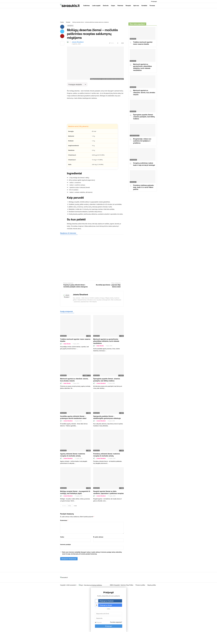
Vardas (62, 537)
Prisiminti (99, 622)
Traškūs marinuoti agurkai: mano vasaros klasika (75, 340)
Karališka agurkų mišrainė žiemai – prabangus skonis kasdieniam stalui (73, 417)
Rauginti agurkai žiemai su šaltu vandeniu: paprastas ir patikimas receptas (108, 492)
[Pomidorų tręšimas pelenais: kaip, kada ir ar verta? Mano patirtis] (142, 176)
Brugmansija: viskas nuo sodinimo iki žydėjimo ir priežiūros (142, 141)
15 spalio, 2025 (78, 421)
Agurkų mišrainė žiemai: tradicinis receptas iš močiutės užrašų (72, 455)
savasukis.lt (73, 585)
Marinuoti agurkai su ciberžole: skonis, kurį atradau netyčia (74, 380)
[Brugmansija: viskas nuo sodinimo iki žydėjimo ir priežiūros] (142, 130)
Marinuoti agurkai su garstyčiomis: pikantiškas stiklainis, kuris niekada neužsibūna (106, 341)
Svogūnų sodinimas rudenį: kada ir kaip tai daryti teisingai (144, 164)
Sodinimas (133, 159)
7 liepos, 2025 (76, 343)
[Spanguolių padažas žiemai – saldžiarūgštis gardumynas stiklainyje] (108, 403)
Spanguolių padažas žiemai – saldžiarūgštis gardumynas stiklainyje (107, 417)
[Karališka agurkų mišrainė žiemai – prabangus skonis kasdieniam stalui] (75, 403)
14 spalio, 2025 (111, 421)
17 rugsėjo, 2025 (78, 458)
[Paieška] (147, 1)
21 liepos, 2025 (111, 383)
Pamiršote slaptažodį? (116, 622)
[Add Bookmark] (62, 43)
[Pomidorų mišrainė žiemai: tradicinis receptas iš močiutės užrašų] (108, 440)
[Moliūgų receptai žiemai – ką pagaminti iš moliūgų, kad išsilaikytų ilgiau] (75, 478)
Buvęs (64, 505)
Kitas (69, 505)
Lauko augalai (134, 135)
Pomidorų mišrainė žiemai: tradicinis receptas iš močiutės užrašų (106, 455)
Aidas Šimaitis (67, 343)
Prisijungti (154, 1)
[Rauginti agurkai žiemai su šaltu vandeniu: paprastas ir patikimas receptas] (108, 478)
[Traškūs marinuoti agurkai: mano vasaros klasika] (75, 326)
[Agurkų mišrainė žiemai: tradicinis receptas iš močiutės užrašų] (75, 440)
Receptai (70, 25)
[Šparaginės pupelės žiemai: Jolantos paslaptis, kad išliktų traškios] (108, 365)
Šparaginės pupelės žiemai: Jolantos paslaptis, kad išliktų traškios (106, 380)
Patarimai (133, 182)
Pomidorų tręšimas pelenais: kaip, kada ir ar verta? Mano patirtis (143, 187)
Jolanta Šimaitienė (78, 42)
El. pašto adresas (98, 537)
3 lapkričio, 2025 (76, 44)
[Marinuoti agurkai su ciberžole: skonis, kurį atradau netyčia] (75, 365)
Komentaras (64, 520)
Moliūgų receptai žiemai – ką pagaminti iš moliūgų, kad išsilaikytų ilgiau (75, 492)
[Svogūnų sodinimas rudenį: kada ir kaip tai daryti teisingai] (142, 154)
